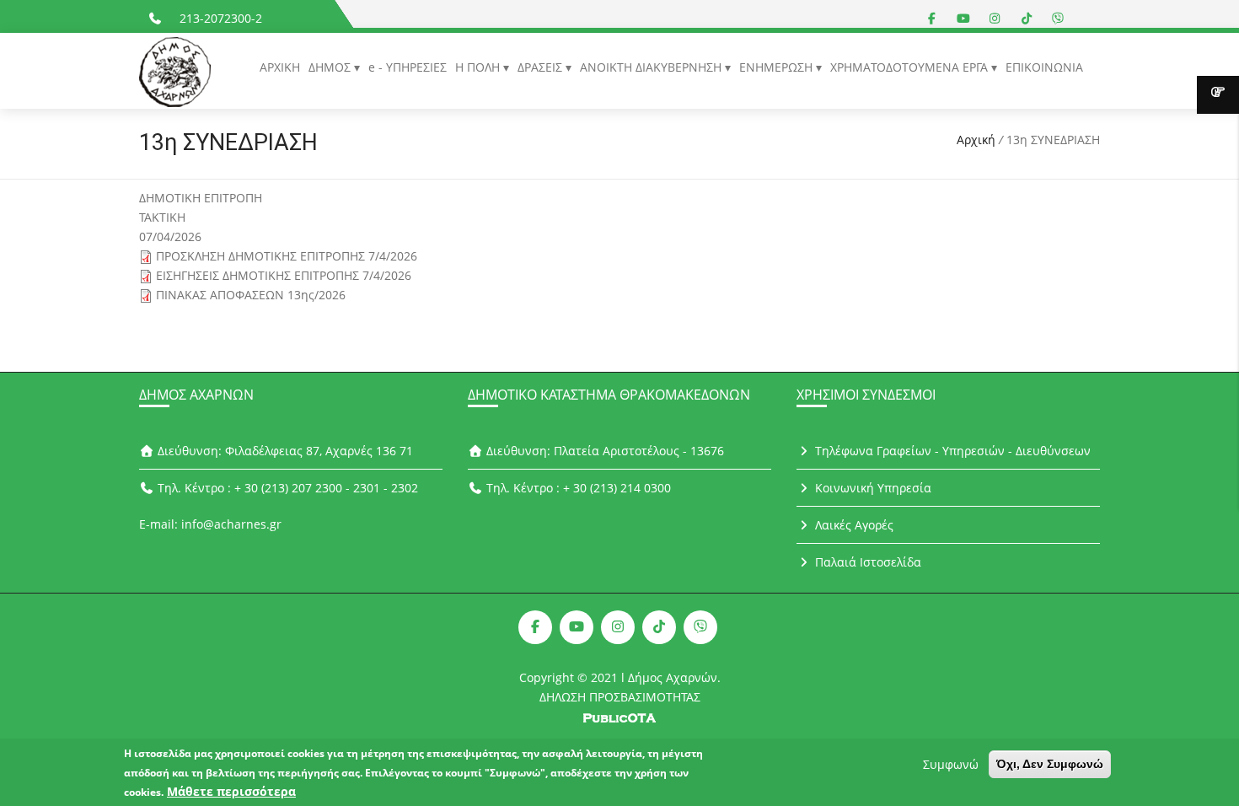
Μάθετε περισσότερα (231, 791)
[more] (1218, 95)
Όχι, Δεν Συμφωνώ (1049, 764)
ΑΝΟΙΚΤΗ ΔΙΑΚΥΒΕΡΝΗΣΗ (652, 67)
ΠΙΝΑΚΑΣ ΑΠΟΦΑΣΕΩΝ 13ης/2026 (251, 295)
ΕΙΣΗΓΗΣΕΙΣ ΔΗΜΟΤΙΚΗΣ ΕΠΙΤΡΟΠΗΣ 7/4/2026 (283, 275)
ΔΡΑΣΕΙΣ (542, 67)
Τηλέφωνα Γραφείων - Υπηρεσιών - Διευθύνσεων (951, 451)
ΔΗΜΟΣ (331, 67)
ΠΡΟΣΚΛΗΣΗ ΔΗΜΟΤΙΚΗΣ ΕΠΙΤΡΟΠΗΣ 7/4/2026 (286, 256)
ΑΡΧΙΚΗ (280, 67)
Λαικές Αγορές (852, 525)
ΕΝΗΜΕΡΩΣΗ (777, 67)
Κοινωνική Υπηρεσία (871, 488)
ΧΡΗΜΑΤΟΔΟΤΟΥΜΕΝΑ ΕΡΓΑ (910, 67)
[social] (932, 18)
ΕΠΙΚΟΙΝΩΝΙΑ (1044, 67)
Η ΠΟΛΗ (479, 67)
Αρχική (976, 140)
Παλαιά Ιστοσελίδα (866, 562)
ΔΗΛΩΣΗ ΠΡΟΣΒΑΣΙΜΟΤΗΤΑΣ (619, 697)
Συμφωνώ (951, 764)
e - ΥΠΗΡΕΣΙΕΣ (407, 67)
